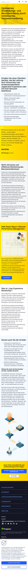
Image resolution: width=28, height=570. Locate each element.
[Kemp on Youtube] (8, 524)
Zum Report (6, 277)
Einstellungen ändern (14, 567)
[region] (14, 554)
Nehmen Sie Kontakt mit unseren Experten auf (14, 471)
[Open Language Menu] (19, 2)
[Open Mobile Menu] (26, 2)
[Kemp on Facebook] (2, 524)
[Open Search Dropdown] (22, 2)
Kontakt (3, 516)
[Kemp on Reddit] (16, 524)
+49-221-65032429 (19, 521)
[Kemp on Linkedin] (11, 524)
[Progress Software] (6, 529)
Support (3, 519)
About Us (3, 537)
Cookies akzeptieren (14, 562)
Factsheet (14, 476)
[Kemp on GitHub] (13, 524)
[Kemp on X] (5, 524)
